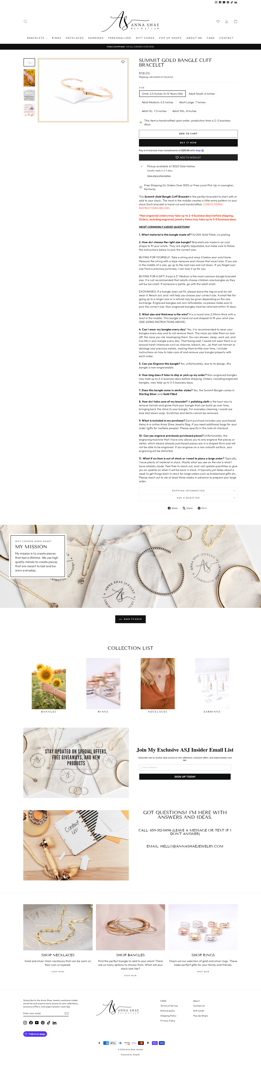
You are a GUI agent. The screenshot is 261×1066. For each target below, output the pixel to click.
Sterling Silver (148, 394)
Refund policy (167, 1010)
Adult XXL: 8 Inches (184, 111)
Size (142, 87)
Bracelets (36, 37)
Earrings (96, 37)
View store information (159, 175)
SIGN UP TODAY (185, 776)
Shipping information (188, 490)
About (196, 1000)
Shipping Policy (168, 1015)
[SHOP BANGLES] (130, 927)
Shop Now (58, 971)
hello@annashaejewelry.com (191, 846)
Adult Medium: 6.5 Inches (157, 102)
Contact (226, 37)
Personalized (119, 37)
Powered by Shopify (130, 1054)
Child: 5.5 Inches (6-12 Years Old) (162, 93)
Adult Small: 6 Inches (202, 93)
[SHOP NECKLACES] (58, 927)
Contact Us (199, 1005)
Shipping (143, 76)
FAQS (211, 37)
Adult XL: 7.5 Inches (154, 111)
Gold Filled (170, 394)
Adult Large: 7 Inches (192, 102)
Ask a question (188, 497)
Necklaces (75, 37)
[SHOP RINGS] (203, 927)
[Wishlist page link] (218, 21)
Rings (56, 37)
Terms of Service (169, 1005)
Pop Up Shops (170, 37)
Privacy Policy (167, 1020)
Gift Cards (145, 37)
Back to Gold (132, 619)
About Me (194, 37)
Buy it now (188, 142)
